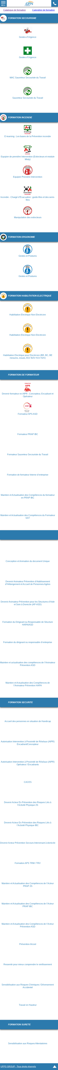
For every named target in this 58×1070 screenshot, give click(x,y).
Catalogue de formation (14, 10)
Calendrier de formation (43, 10)
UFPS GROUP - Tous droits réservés (18, 1066)
